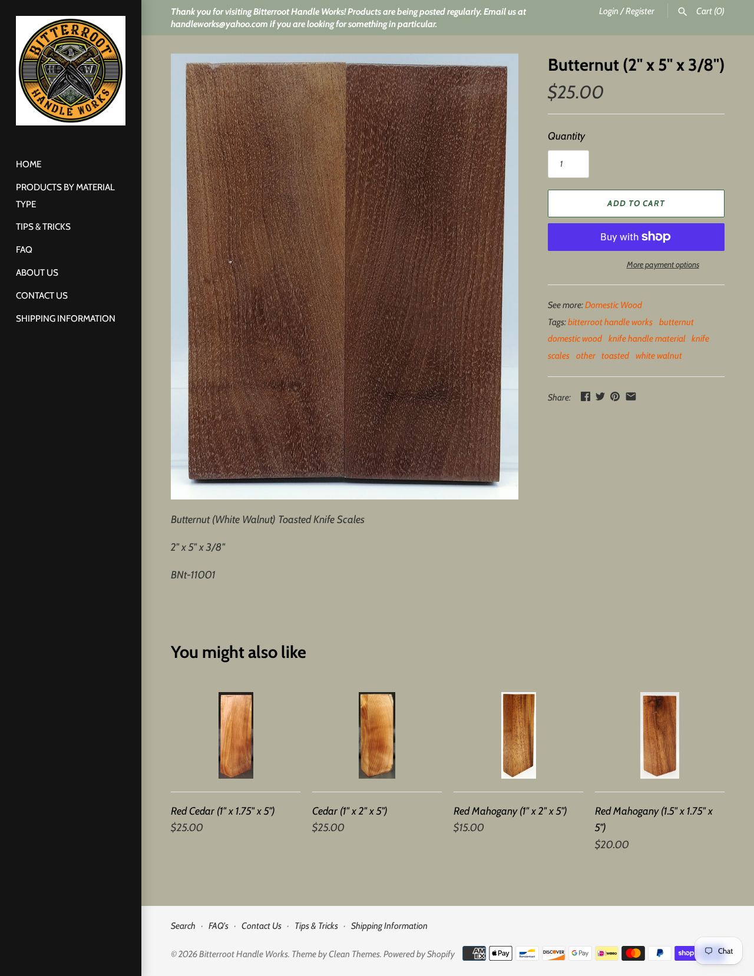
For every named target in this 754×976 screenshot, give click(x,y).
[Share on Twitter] (600, 396)
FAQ (24, 249)
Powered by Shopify (419, 954)
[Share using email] (631, 396)
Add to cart (636, 203)
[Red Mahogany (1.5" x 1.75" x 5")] (660, 735)
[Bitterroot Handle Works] (70, 70)
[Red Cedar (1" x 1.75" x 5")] (235, 735)
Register (640, 10)
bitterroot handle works (610, 321)
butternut (676, 321)
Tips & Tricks (43, 226)
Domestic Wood (613, 304)
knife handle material (647, 338)
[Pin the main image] (615, 396)
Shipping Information (65, 318)
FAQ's (219, 925)
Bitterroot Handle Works (243, 954)
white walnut (659, 355)
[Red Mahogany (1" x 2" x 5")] (518, 735)
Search (183, 925)
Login (609, 10)
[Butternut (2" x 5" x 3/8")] (344, 277)
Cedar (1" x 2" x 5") (350, 811)
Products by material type (65, 195)
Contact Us (42, 295)
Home (28, 164)
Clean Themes (354, 954)
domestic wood (575, 338)
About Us (37, 272)
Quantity (566, 136)
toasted (615, 355)
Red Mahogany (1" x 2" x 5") (510, 811)
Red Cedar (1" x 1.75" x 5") (223, 811)
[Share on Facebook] (585, 396)
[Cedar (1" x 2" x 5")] (377, 735)
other (586, 355)
